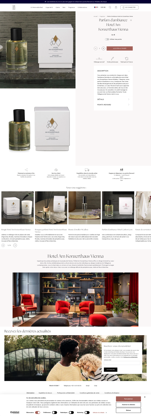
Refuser (128, 410)
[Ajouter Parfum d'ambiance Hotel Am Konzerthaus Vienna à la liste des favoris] (131, 20)
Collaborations (82, 7)
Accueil (95, 16)
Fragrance (71, 7)
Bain (64, 7)
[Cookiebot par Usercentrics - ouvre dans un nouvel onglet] (14, 412)
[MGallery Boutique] (18, 7)
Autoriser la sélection (128, 404)
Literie (58, 7)
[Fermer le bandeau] (144, 397)
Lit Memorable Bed (37, 7)
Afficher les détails (98, 412)
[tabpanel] (113, 85)
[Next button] (15, 245)
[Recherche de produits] (110, 7)
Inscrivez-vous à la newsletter (117, 346)
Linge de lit (49, 7)
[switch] (54, 412)
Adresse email (107, 360)
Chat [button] (95, 386)
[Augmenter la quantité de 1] (103, 48)
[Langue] (96, 7)
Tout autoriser (128, 399)
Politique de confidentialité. (130, 357)
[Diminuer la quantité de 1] (95, 48)
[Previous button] (3, 245)
